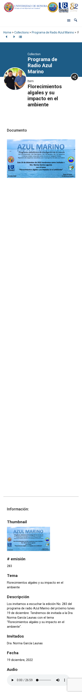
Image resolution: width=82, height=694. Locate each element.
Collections (21, 32)
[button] (76, 20)
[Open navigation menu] (69, 20)
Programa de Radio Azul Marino (53, 32)
